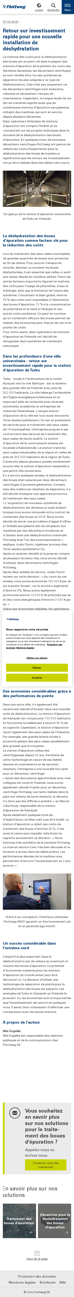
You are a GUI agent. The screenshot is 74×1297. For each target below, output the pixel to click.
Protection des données (37, 1276)
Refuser (37, 667)
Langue (39, 9)
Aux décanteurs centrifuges (66, 1232)
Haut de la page (37, 1259)
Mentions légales (22, 1282)
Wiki (62, 1282)
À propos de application (30, 1232)
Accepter (37, 677)
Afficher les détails (37, 657)
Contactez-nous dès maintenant (45, 1165)
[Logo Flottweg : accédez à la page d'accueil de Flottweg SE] (14, 7)
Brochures (48, 1282)
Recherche (53, 10)
